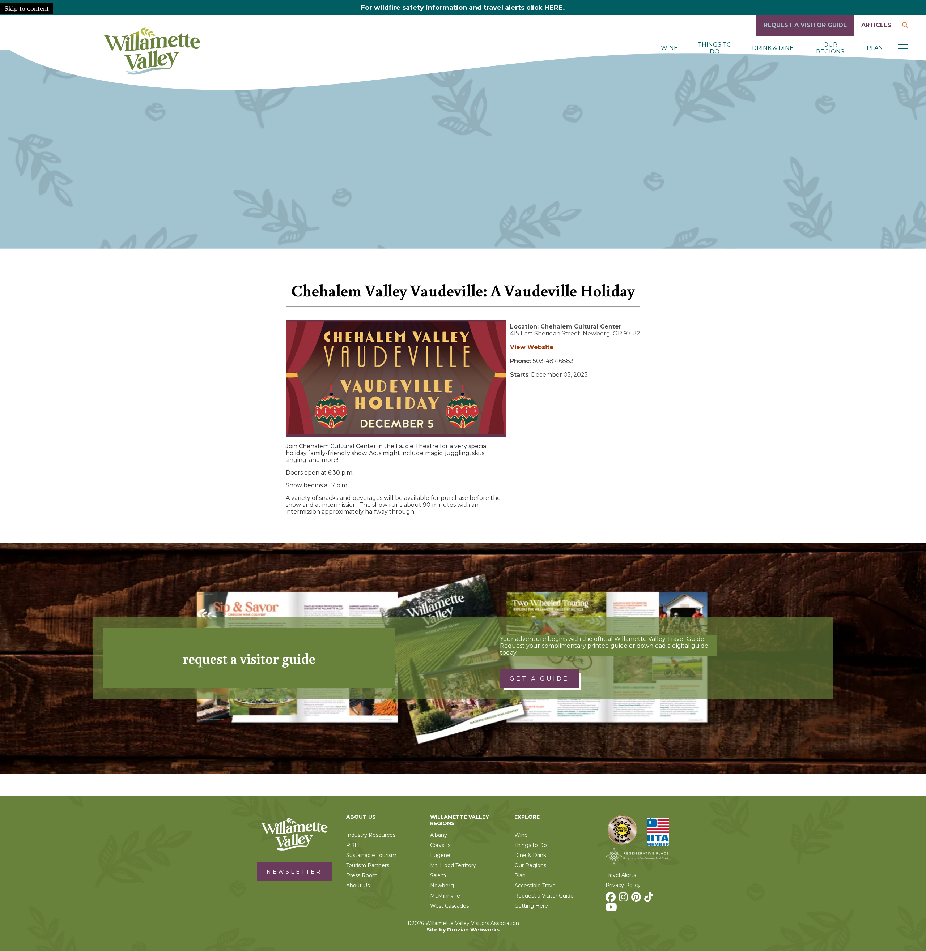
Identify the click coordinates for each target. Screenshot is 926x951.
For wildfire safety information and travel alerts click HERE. (463, 8)
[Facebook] (611, 899)
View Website (531, 347)
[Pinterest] (637, 899)
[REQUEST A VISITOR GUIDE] (805, 34)
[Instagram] (624, 899)
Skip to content (26, 8)
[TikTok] (649, 899)
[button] (903, 48)
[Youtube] (612, 909)
